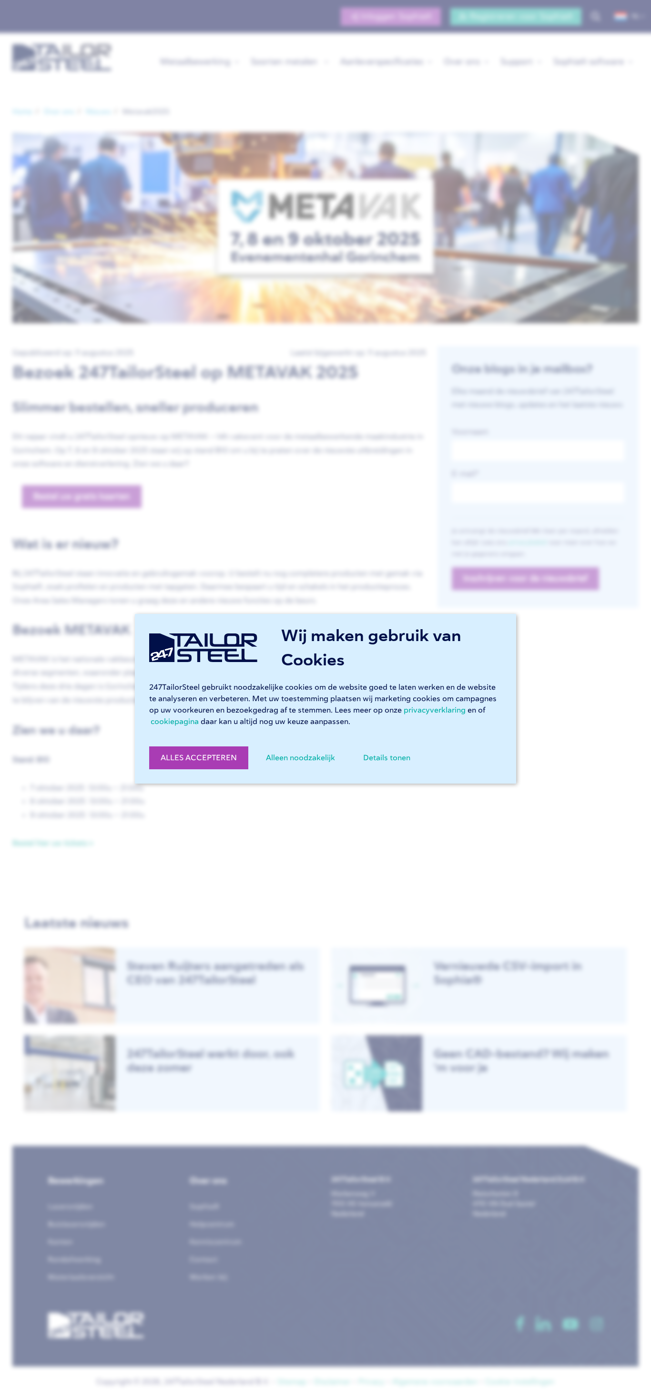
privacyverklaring (435, 710)
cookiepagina (175, 721)
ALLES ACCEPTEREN (199, 758)
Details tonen (386, 758)
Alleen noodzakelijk (300, 758)
